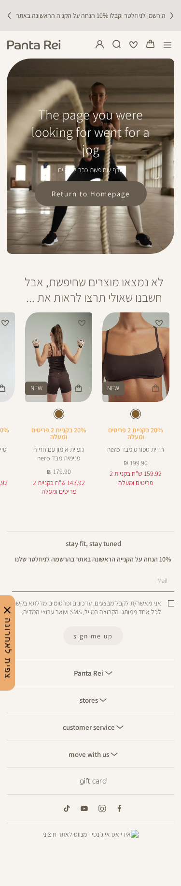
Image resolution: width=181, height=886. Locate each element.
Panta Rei (89, 673)
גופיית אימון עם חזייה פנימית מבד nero (58, 453)
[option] (135, 414)
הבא (172, 15)
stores (89, 700)
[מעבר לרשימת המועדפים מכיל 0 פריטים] (133, 45)
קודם (9, 15)
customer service (89, 727)
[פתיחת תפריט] (168, 45)
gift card (93, 781)
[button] (150, 45)
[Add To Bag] (155, 388)
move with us (90, 754)
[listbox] (135, 415)
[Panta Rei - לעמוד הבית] (34, 45)
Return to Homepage (91, 193)
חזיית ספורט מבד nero (135, 449)
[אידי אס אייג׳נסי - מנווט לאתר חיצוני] (90, 834)
